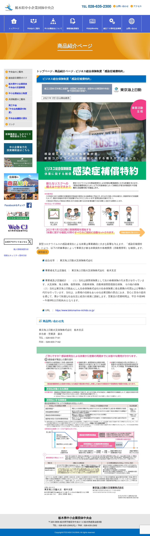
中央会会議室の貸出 (18, 118)
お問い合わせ (122, 6)
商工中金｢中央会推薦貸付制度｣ (17, 109)
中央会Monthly (92, 28)
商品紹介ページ (64, 71)
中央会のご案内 (33, 28)
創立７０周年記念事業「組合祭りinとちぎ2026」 (112, 28)
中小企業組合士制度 (18, 93)
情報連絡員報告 (73, 28)
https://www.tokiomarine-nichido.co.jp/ (74, 310)
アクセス (137, 6)
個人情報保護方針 (21, 249)
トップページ (14, 28)
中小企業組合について (53, 28)
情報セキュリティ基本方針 (15, 255)
